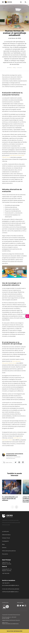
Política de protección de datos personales (11, 522)
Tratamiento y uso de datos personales (10, 520)
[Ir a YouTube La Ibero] (23, 606)
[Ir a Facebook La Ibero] (18, 606)
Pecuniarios (5, 554)
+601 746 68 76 (5, 583)
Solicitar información (14, 631)
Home (10, 67)
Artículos (19, 67)
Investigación (5, 541)
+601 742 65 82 (5, 573)
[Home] (8, 2)
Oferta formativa (6, 534)
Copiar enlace (8, 462)
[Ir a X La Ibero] (20, 606)
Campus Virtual (6, 538)
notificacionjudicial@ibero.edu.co (10, 591)
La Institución (5, 531)
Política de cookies (6, 524)
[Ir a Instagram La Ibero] (25, 606)
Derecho (4, 547)
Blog (14, 67)
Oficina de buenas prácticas (9, 550)
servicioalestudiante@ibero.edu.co (10, 585)
